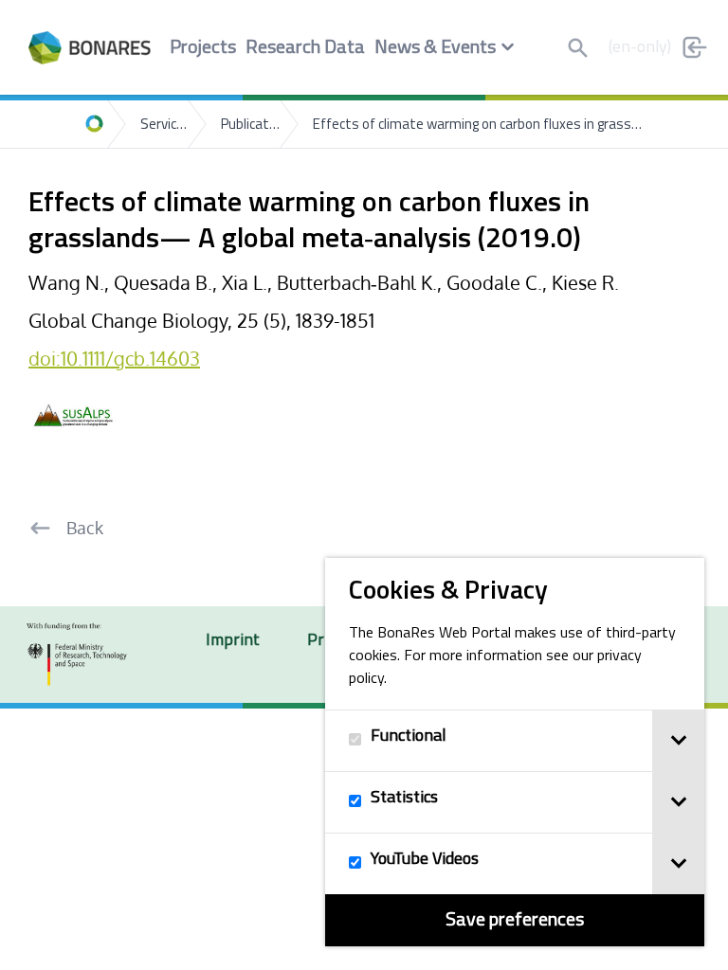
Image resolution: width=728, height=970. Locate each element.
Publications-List (250, 125)
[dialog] (514, 752)
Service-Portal (164, 125)
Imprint (233, 641)
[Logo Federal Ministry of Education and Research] (77, 654)
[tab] (678, 740)
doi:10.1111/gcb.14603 (114, 358)
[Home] (94, 124)
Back (84, 527)
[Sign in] (695, 47)
